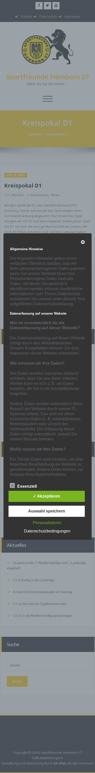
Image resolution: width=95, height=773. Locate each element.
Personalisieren (47, 523)
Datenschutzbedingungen (47, 531)
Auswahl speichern (46, 511)
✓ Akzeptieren (46, 496)
